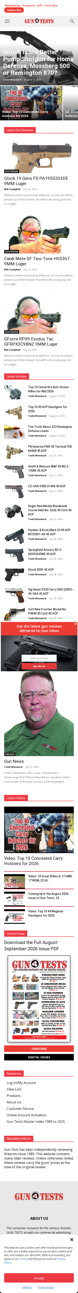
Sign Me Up (39, 665)
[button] (39, 628)
